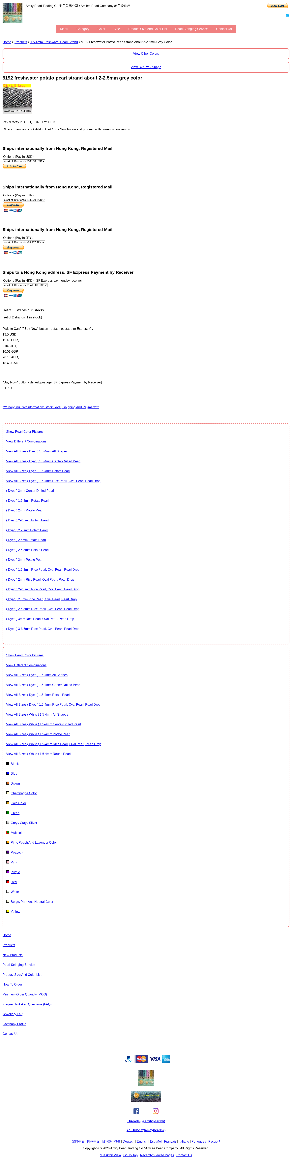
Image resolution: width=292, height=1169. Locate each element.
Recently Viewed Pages (157, 1155)
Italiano (184, 1141)
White (15, 891)
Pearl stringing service (191, 29)
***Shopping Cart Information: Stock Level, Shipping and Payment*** (51, 407)
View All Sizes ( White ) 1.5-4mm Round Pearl (38, 754)
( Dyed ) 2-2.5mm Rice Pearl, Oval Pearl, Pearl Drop (42, 589)
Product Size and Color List (147, 29)
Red (14, 882)
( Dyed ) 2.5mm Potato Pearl (26, 540)
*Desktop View (110, 1155)
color (101, 29)
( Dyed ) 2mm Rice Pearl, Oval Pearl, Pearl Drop (40, 579)
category (82, 29)
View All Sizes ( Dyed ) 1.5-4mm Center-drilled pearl (43, 461)
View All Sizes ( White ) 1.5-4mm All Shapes (37, 714)
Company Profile (14, 1024)
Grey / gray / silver (24, 823)
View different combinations (26, 441)
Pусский (214, 1141)
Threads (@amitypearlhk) (146, 1121)
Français (170, 1141)
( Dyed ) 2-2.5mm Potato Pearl (27, 520)
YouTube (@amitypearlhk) (146, 1130)
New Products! (13, 955)
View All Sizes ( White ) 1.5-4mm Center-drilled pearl (43, 724)
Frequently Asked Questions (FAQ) (27, 1004)
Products (21, 42)
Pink (14, 862)
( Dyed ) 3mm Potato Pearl (24, 559)
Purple (15, 872)
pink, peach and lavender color (34, 842)
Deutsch (128, 1141)
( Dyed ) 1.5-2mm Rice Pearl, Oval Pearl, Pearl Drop (42, 569)
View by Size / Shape (146, 67)
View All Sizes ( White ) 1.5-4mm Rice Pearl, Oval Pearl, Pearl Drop (53, 744)
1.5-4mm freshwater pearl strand (54, 42)
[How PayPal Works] (146, 1061)
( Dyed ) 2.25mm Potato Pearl (27, 530)
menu (64, 29)
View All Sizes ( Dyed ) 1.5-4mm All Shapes (37, 451)
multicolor (17, 832)
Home (7, 42)
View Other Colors (146, 53)
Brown (15, 783)
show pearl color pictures (25, 431)
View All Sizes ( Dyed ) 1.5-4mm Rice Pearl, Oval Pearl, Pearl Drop (53, 481)
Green (15, 813)
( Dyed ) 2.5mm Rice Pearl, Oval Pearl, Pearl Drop (41, 599)
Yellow (15, 911)
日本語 (107, 1141)
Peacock (17, 852)
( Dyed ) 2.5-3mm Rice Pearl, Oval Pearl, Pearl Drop (42, 609)
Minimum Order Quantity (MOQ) (25, 994)
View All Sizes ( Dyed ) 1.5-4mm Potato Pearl (38, 471)
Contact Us (224, 29)
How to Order (12, 984)
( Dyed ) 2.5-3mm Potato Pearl (27, 550)
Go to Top (130, 1155)
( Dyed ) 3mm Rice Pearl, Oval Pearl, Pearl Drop (40, 619)
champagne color (24, 793)
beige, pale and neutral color (32, 901)
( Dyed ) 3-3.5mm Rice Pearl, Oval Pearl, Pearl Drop (42, 629)
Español (156, 1141)
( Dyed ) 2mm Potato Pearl (24, 510)
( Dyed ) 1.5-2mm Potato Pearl (27, 500)
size (117, 29)
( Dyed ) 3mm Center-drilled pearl (30, 490)
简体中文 (93, 1141)
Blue (14, 773)
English (142, 1141)
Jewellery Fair (12, 1014)
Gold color (18, 803)
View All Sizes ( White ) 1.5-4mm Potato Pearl (38, 734)
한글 (117, 1141)
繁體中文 (78, 1141)
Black (15, 763)
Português (198, 1141)
